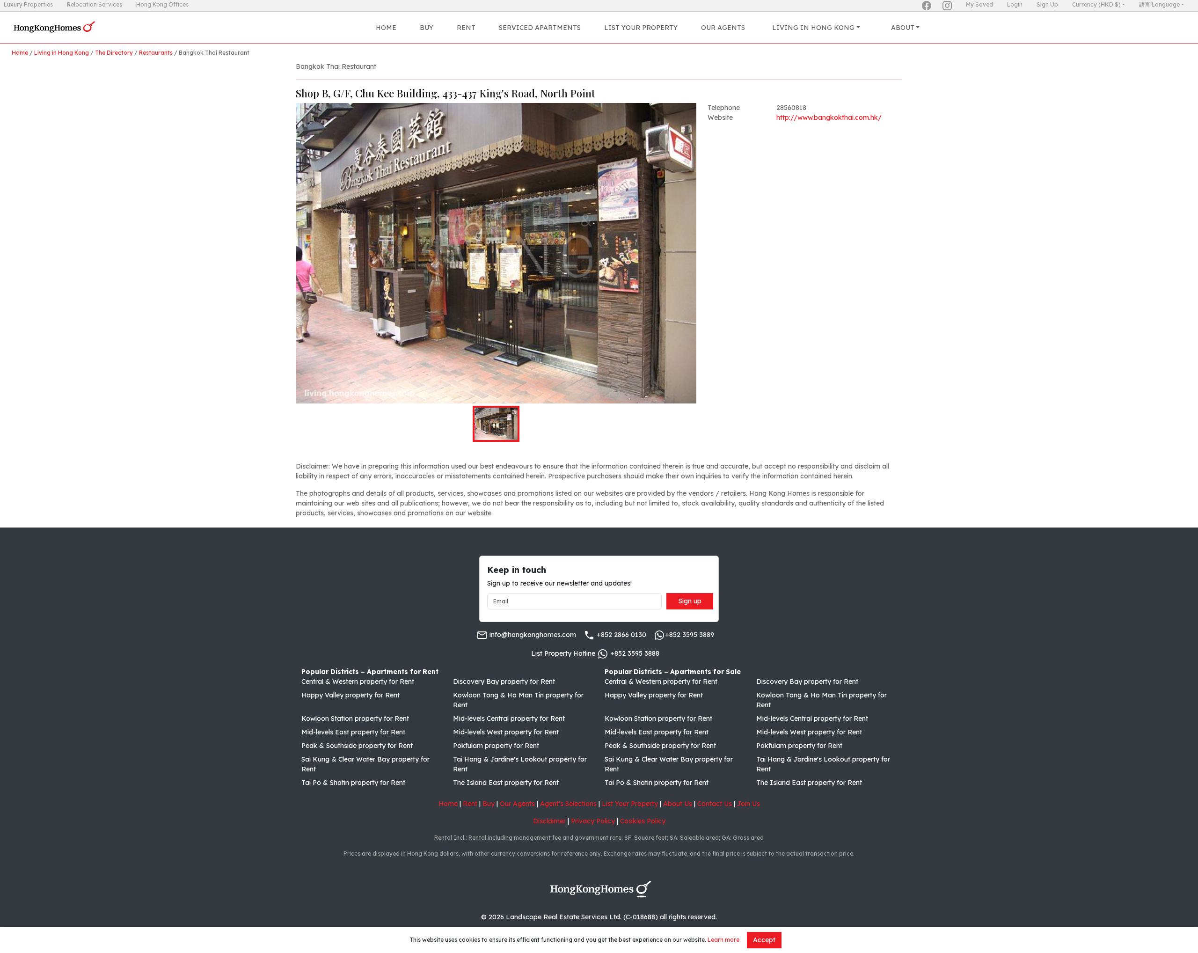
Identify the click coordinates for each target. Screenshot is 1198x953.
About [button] (902, 27)
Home (386, 27)
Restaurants (156, 52)
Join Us (748, 803)
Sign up (690, 601)
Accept (764, 940)
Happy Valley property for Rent (350, 695)
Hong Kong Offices (162, 4)
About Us (677, 803)
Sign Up (1047, 4)
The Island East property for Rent (506, 782)
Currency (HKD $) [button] (1096, 4)
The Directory (114, 52)
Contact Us (714, 803)
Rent (466, 27)
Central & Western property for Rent (357, 681)
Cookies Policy (642, 821)
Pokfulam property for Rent (496, 745)
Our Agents (723, 27)
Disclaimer (549, 821)
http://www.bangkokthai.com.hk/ (829, 117)
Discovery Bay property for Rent (504, 681)
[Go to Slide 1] (496, 424)
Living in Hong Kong (61, 52)
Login (1015, 4)
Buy (426, 27)
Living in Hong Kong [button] (813, 27)
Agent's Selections (568, 803)
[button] (496, 253)
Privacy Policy (593, 821)
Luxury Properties (28, 4)
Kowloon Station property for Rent (355, 718)
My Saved (979, 4)
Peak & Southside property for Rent (357, 745)
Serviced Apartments (540, 27)
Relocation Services (94, 4)
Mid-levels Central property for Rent (509, 718)
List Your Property (641, 27)
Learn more (723, 939)
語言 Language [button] (1159, 4)
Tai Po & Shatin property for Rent (353, 782)
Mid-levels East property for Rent (353, 732)
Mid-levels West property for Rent (506, 732)
